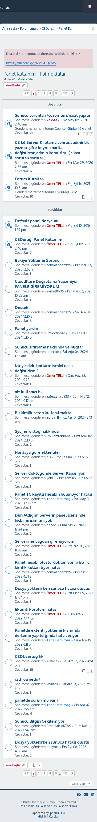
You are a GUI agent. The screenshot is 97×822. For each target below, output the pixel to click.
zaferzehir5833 (58, 396)
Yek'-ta (52, 120)
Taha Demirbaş (58, 499)
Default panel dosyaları (37, 220)
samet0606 (55, 291)
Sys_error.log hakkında (37, 431)
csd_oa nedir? (27, 679)
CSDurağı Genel (67, 192)
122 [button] (65, 93)
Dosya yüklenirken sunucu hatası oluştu (52, 742)
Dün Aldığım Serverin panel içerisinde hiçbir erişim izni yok (50, 517)
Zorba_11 (53, 417)
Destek (21, 307)
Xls (49, 457)
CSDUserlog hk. (29, 656)
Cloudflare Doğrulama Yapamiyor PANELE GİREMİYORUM (46, 284)
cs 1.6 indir (27, 806)
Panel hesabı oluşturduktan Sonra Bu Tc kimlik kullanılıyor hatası (52, 564)
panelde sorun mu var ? (36, 700)
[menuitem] (2, 8)
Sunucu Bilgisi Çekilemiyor (40, 721)
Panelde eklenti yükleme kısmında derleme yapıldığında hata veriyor (47, 633)
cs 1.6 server (44, 806)
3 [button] (44, 93)
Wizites (52, 684)
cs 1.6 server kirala (65, 806)
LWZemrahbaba (59, 436)
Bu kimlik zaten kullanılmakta (43, 412)
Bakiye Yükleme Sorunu (37, 260)
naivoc (52, 525)
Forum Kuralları (29, 178)
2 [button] (39, 93)
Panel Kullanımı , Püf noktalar (35, 74)
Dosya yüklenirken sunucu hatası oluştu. (52, 588)
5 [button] (56, 93)
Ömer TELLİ (55, 162)
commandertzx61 (59, 265)
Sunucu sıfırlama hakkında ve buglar (49, 346)
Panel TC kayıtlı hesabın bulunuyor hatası (53, 494)
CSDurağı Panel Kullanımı (39, 239)
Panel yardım (27, 328)
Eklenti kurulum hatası (36, 609)
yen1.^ (51, 478)
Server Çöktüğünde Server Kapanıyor (50, 473)
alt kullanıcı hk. (29, 391)
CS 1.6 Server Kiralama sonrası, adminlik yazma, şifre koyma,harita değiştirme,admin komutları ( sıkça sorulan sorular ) (52, 150)
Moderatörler (25, 79)
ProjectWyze (56, 333)
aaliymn (53, 747)
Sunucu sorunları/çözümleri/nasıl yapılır (53, 115)
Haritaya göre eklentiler (37, 452)
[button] (26, 93)
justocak (53, 661)
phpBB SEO (57, 813)
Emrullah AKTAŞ (59, 726)
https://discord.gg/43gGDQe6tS (31, 63)
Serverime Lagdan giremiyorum (44, 541)
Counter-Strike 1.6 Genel (73, 128)
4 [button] (50, 93)
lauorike (53, 351)
